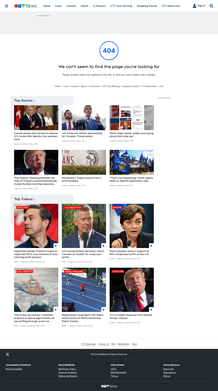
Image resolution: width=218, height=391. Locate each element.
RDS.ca (166, 376)
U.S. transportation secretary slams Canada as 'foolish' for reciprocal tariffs (83, 254)
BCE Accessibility (14, 369)
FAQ (113, 344)
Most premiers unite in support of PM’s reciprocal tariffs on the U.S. (129, 253)
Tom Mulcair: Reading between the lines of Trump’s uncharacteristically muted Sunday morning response (35, 181)
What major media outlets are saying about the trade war (131, 135)
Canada (71, 6)
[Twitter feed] (7, 354)
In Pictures (99, 6)
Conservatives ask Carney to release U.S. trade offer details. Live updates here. (36, 136)
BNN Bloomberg (118, 372)
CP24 (113, 369)
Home (46, 6)
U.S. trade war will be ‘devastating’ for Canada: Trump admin (82, 135)
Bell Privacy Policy (67, 369)
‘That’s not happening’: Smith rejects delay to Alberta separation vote (131, 179)
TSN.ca (114, 376)
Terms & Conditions (67, 372)
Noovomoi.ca (169, 372)
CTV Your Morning (121, 6)
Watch (84, 6)
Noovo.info (168, 369)
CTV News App (88, 344)
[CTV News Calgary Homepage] (25, 6)
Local (58, 6)
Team (134, 344)
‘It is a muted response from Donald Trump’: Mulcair (131, 317)
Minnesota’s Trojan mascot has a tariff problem (81, 179)
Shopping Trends (147, 6)
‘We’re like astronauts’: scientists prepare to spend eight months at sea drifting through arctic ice (34, 318)
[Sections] (6, 6)
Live (161, 86)
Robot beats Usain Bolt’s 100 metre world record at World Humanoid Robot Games (82, 318)
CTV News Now (171, 6)
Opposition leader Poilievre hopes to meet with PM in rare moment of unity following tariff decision (36, 254)
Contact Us (103, 344)
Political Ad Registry (68, 376)
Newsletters (123, 344)
